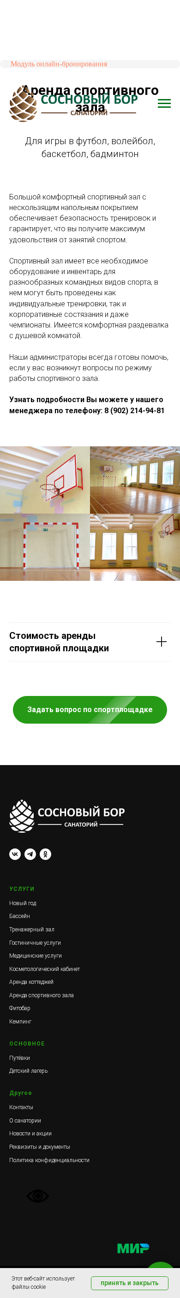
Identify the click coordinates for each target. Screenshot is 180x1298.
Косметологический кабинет (44, 969)
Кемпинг (20, 1021)
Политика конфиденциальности (49, 1160)
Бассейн (19, 916)
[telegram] (30, 854)
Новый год (22, 903)
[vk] (15, 854)
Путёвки (19, 1058)
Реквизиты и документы (39, 1147)
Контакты (21, 1107)
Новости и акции (30, 1133)
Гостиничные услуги (35, 943)
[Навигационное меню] (164, 103)
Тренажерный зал (31, 929)
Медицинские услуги (35, 956)
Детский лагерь (28, 1071)
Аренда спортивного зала (41, 995)
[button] (90, 710)
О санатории (25, 1120)
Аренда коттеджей (31, 982)
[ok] (45, 854)
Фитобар (19, 1008)
